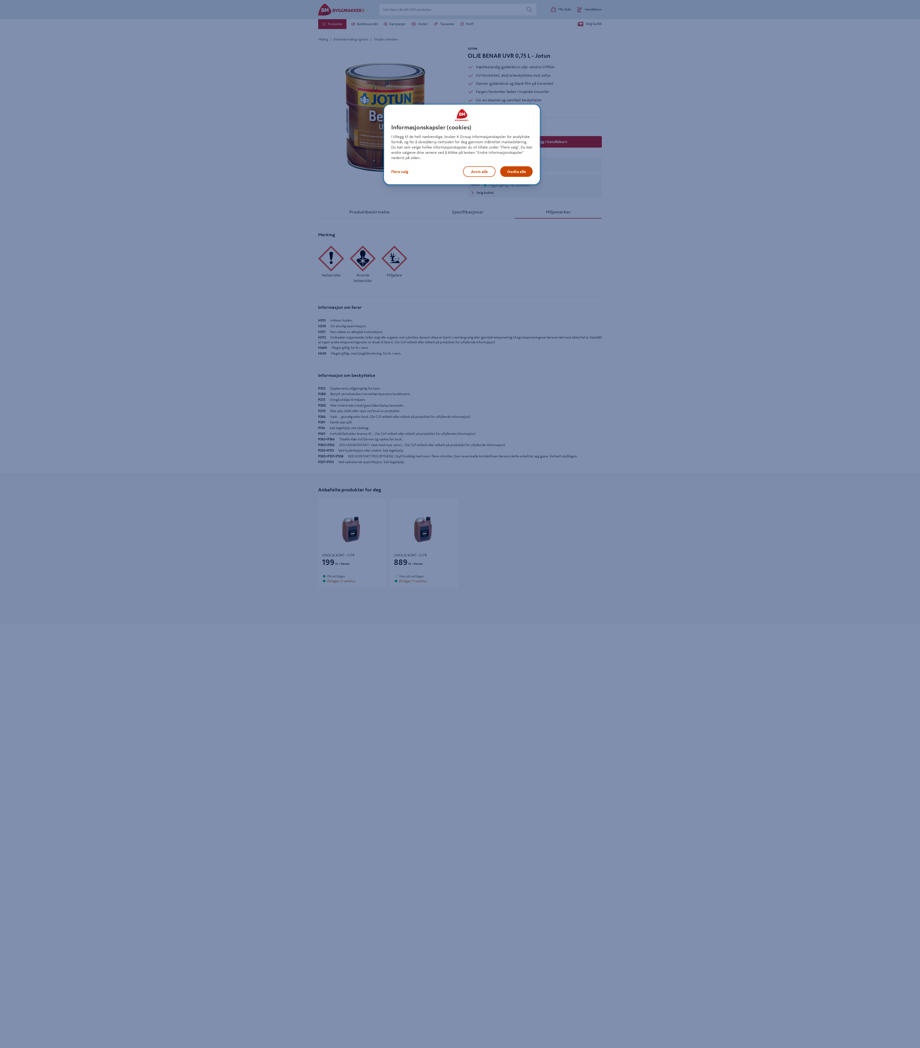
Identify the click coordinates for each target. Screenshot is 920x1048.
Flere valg (399, 171)
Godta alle (516, 171)
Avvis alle (479, 171)
